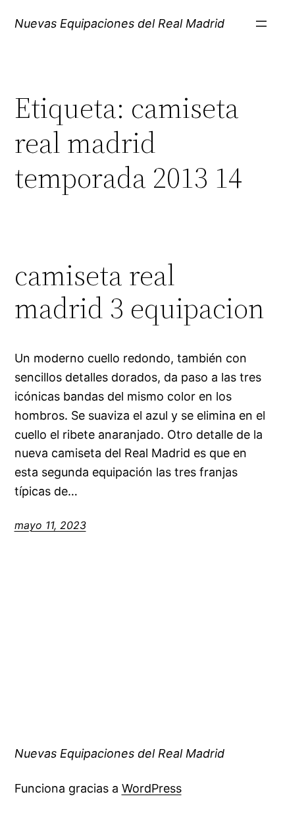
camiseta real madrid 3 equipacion (139, 292)
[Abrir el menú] (261, 24)
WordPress (152, 788)
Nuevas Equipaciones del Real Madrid (119, 23)
